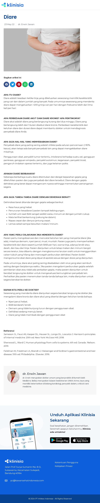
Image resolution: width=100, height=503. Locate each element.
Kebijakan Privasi (63, 466)
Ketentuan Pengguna (66, 462)
